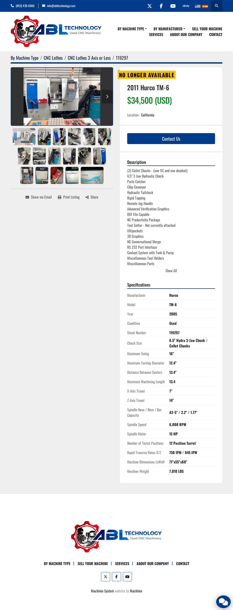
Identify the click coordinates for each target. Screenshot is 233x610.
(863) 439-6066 (25, 5)
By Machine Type (131, 28)
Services (156, 34)
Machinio (136, 591)
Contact (215, 34)
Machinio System (102, 591)
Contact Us (171, 138)
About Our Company (186, 34)
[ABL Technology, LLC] (116, 536)
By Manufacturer (168, 28)
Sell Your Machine (207, 28)
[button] (132, 28)
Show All (171, 270)
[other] (186, 6)
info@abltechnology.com (61, 5)
